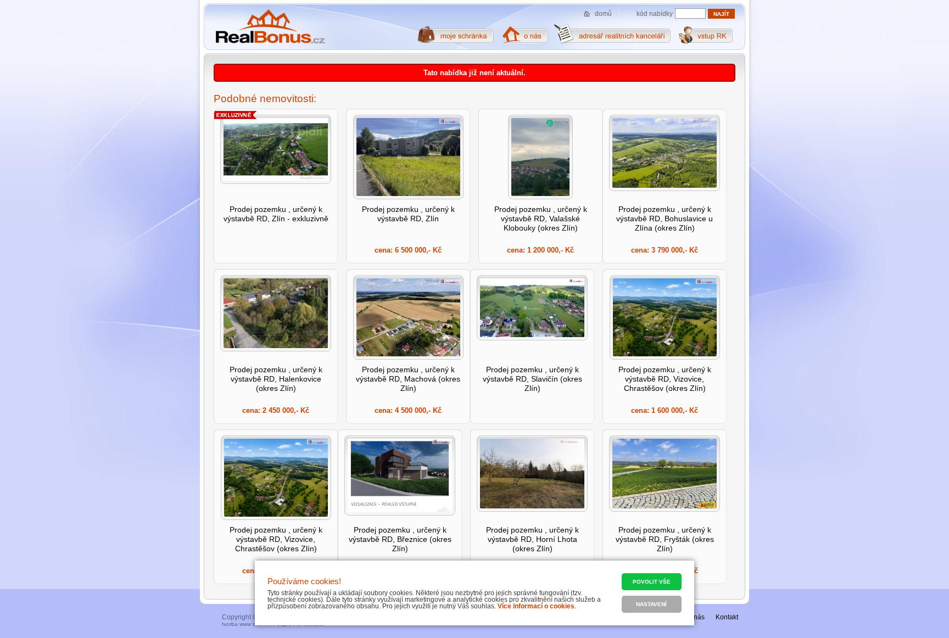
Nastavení (651, 604)
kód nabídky (655, 13)
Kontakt (727, 617)
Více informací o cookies (536, 606)
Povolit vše (652, 582)
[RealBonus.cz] (270, 27)
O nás (696, 617)
